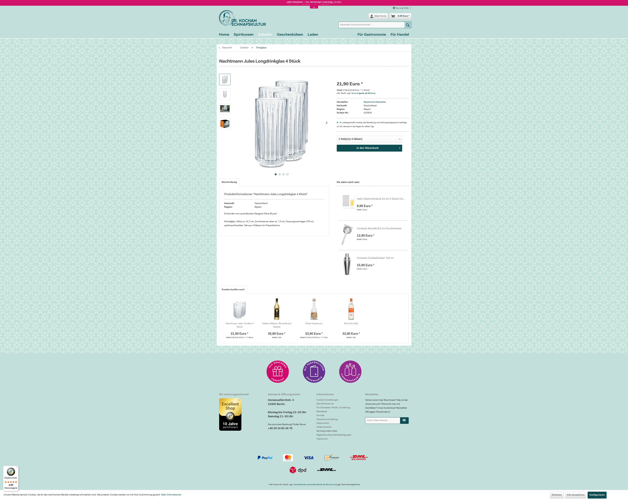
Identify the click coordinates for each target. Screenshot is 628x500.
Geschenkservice (325, 404)
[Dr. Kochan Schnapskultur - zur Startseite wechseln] (241, 18)
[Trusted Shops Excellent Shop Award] (241, 414)
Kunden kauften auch (233, 290)
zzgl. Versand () (361, 93)
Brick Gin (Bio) (351, 324)
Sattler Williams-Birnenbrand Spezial (276, 325)
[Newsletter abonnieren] (404, 420)
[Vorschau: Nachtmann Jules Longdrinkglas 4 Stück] (225, 79)
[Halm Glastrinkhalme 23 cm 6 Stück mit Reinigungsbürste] (349, 204)
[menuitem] (374, 25)
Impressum (322, 439)
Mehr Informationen (171, 495)
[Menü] (16, 468)
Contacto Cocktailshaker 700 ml (375, 258)
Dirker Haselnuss (314, 324)
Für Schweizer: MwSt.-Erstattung (333, 408)
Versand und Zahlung (327, 419)
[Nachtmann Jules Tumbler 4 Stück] (239, 309)
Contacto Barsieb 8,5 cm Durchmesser (379, 228)
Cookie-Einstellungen (327, 400)
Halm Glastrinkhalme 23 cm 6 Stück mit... (381, 199)
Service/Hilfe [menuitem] (402, 8)
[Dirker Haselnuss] (314, 309)
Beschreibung (229, 182)
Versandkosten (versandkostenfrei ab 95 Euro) (313, 485)
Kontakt (320, 415)
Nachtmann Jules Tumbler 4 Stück (239, 325)
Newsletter (321, 412)
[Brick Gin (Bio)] (351, 309)
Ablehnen (557, 495)
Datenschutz (322, 423)
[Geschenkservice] (278, 372)
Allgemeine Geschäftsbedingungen (333, 435)
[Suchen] (407, 25)
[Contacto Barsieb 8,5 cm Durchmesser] (349, 234)
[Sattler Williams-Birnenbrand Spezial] (277, 309)
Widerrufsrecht (323, 427)
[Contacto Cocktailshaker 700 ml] (349, 264)
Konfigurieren (597, 495)
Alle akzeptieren (575, 495)
